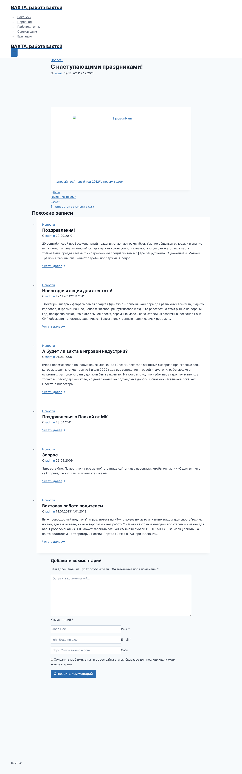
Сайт (124, 650)
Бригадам (24, 36)
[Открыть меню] (14, 53)
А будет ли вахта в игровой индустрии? (85, 351)
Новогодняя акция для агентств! (77, 290)
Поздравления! (58, 230)
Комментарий (62, 620)
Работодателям (29, 27)
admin (59, 73)
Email (126, 639)
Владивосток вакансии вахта (72, 204)
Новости (57, 60)
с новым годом (111, 181)
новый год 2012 (86, 181)
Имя (125, 629)
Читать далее (53, 266)
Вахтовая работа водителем (72, 505)
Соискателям (27, 31)
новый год (65, 181)
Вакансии (24, 17)
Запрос (50, 454)
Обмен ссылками (63, 195)
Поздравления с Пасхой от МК (75, 416)
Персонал (24, 22)
